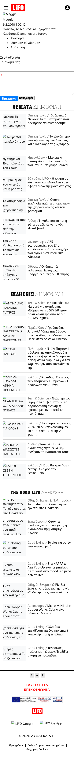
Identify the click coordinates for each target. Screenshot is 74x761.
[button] (6, 7)
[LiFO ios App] (51, 725)
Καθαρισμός (26, 98)
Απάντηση (17, 47)
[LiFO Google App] (22, 724)
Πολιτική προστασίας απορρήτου (46, 745)
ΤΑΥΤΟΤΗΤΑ (37, 685)
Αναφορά (17, 38)
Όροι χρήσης (16, 745)
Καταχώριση (9, 98)
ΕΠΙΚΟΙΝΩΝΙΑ (37, 690)
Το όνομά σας (10, 62)
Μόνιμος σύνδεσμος (25, 43)
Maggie (8, 19)
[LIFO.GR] (18, 8)
